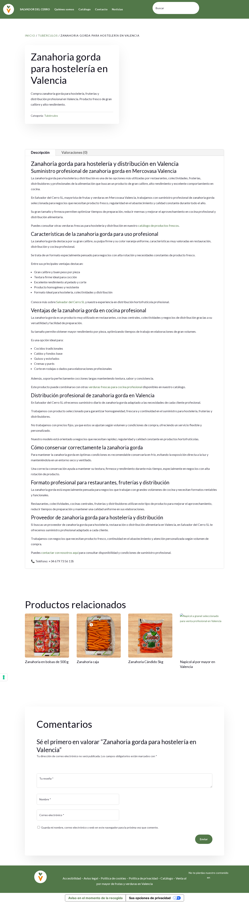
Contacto (101, 9)
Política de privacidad (143, 878)
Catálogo (84, 9)
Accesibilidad (72, 878)
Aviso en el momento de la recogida (95, 898)
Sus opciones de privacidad (150, 898)
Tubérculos (48, 35)
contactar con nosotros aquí (59, 552)
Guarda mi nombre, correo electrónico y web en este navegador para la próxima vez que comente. (99, 827)
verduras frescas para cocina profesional (115, 387)
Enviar (204, 839)
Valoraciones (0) (74, 152)
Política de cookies (113, 878)
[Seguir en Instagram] (205, 887)
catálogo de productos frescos (158, 225)
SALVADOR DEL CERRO (35, 9)
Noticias (117, 9)
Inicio (30, 35)
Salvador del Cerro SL (70, 302)
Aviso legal (91, 878)
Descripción (40, 152)
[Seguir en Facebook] (212, 887)
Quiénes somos (64, 9)
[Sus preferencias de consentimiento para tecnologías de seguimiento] (3, 677)
